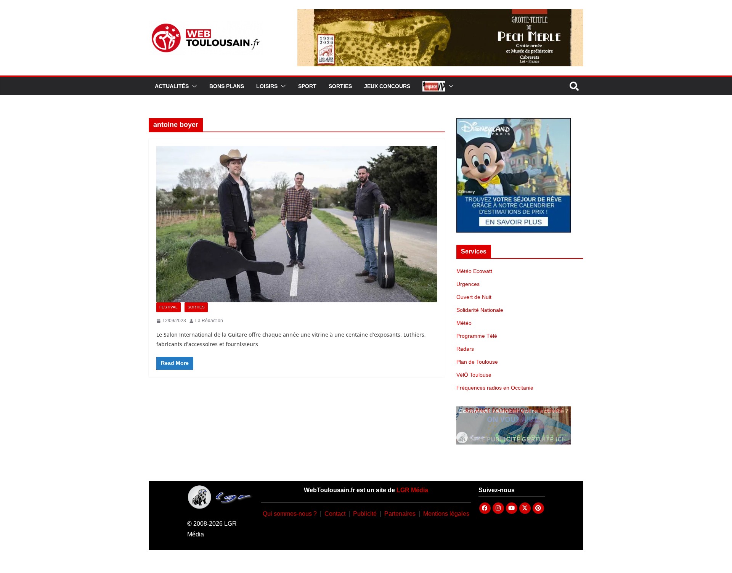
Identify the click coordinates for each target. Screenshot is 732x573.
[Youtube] (511, 508)
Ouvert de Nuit (473, 297)
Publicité (365, 513)
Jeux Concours (387, 86)
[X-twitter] (525, 508)
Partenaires (400, 513)
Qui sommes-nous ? (290, 513)
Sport (307, 86)
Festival (168, 307)
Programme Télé (476, 336)
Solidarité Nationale (479, 310)
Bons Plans (226, 86)
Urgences (468, 284)
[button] (193, 86)
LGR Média (412, 490)
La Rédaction (209, 320)
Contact (334, 513)
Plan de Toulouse (477, 362)
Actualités (172, 86)
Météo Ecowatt (474, 271)
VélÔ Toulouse (473, 375)
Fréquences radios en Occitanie (494, 388)
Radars (465, 349)
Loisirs (267, 86)
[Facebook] (485, 508)
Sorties (340, 86)
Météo (464, 323)
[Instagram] (498, 508)
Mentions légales (446, 513)
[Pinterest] (538, 508)
